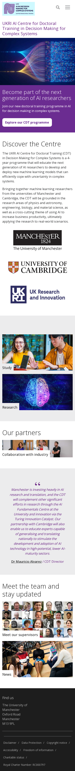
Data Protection (32, 743)
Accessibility (10, 750)
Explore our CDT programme (27, 122)
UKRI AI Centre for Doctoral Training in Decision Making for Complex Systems (34, 28)
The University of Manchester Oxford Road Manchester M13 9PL (14, 714)
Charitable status (13, 757)
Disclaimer (9, 743)
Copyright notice (57, 743)
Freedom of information (38, 750)
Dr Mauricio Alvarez (26, 561)
